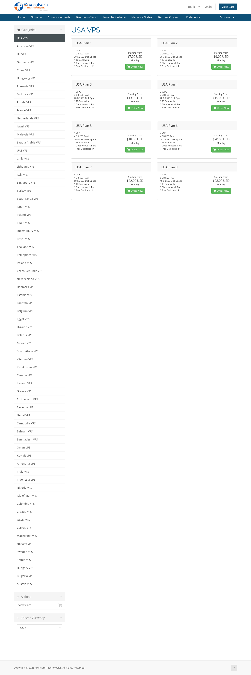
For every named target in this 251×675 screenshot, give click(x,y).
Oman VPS (23, 447)
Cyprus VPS (24, 528)
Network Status (141, 17)
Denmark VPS (25, 287)
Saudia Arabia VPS (29, 142)
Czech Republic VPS (30, 271)
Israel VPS (23, 126)
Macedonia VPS (27, 536)
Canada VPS (24, 375)
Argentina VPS (26, 463)
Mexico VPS (24, 343)
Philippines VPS (27, 255)
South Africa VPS (27, 351)
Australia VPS (25, 46)
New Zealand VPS (28, 279)
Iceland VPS (24, 383)
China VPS (23, 70)
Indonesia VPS (26, 479)
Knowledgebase (114, 17)
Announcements (59, 17)
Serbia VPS (24, 560)
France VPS (24, 110)
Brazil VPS (23, 239)
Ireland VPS (24, 263)
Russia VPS (24, 102)
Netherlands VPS (28, 118)
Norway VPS (24, 544)
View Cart (228, 7)
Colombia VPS (26, 503)
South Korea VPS (27, 198)
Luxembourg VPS (28, 231)
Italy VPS (22, 174)
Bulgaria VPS (25, 576)
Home (21, 17)
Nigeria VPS (24, 487)
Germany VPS (25, 62)
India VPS (23, 471)
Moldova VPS (25, 94)
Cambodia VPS (26, 423)
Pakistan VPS (25, 303)
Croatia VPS (24, 511)
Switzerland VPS (27, 399)
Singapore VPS (26, 182)
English (193, 6)
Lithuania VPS (26, 166)
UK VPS (21, 54)
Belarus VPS (24, 335)
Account (225, 17)
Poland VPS (24, 215)
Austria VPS (24, 584)
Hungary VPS (25, 568)
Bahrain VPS (25, 431)
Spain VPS (23, 223)
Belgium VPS (25, 311)
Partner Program (169, 17)
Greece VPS (24, 391)
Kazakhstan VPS (27, 367)
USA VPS (22, 38)
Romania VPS (25, 86)
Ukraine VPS (25, 327)
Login (208, 6)
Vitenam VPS (25, 359)
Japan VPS (23, 206)
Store (35, 17)
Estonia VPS (24, 295)
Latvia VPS (23, 520)
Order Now (136, 66)
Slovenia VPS (25, 407)
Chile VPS (23, 158)
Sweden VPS (25, 552)
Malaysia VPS (25, 134)
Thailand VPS (25, 247)
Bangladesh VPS (27, 439)
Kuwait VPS (24, 455)
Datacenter (193, 17)
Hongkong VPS (26, 78)
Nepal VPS (23, 415)
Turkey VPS (24, 190)
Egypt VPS (23, 319)
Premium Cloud (86, 17)
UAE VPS (22, 150)
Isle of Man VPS (27, 495)
